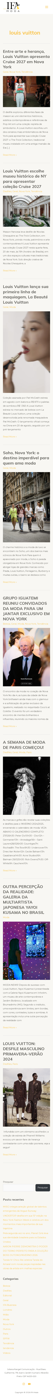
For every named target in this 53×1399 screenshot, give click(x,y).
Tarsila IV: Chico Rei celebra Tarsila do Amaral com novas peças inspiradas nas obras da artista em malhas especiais (24, 1264)
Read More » (10, 154)
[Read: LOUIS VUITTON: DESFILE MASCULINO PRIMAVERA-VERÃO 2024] (26, 1097)
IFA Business (9, 1305)
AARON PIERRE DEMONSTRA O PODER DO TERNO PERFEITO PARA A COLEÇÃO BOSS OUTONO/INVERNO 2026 (25, 1250)
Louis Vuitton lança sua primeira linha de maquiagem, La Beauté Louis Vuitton (25, 294)
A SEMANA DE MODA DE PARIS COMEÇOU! (24, 745)
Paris (29, 752)
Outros (6, 1329)
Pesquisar (8, 1182)
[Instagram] (23, 1384)
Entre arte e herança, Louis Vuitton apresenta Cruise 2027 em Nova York (26, 59)
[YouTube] (29, 1384)
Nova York (14, 72)
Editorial (7, 1295)
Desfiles (7, 191)
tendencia (8, 1348)
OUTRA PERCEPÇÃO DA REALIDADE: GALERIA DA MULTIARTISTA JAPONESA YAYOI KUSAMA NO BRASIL (23, 899)
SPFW (6, 1338)
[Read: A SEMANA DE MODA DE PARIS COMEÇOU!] (26, 785)
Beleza (6, 624)
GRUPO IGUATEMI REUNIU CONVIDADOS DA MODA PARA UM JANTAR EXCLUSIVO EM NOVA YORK (26, 608)
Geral (5, 72)
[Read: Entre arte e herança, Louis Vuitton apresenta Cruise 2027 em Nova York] (26, 91)
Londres (7, 1310)
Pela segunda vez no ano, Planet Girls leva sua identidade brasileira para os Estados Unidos (25, 1237)
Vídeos (6, 1353)
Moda (12, 307)
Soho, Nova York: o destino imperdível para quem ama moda (26, 458)
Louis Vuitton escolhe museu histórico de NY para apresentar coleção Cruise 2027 (24, 179)
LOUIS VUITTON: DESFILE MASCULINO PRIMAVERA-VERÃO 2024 (23, 1051)
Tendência (27, 72)
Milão (6, 1314)
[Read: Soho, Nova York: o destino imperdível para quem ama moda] (26, 507)
